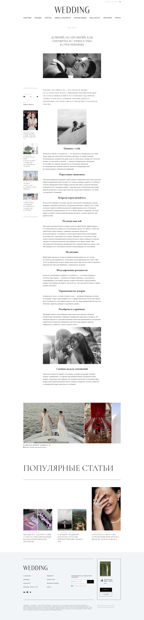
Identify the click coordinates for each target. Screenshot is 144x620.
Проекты (118, 18)
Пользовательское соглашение (105, 605)
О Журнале (27, 575)
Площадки (38, 18)
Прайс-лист (51, 579)
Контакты (115, 1)
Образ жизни (107, 18)
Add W (49, 587)
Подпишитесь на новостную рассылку (81, 576)
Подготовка (27, 18)
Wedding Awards (53, 583)
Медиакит (50, 575)
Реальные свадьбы (80, 18)
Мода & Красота (95, 18)
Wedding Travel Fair (30, 587)
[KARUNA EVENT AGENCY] (50, 446)
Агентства (48, 18)
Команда (26, 579)
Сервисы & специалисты (62, 18)
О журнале (107, 1)
